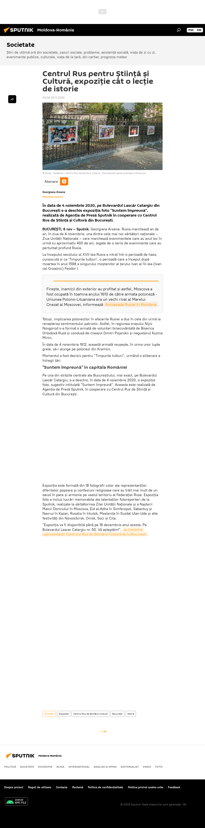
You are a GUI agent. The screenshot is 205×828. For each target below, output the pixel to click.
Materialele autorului (52, 196)
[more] (12, 99)
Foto (159, 766)
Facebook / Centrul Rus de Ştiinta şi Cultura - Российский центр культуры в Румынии (99, 173)
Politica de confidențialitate (105, 787)
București (117, 713)
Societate (49, 713)
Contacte (61, 787)
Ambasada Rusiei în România (131, 304)
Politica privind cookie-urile (145, 787)
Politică (10, 766)
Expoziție (63, 713)
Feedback (174, 787)
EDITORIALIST (130, 766)
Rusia (60, 766)
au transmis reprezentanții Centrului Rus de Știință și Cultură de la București (94, 531)
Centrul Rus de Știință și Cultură (90, 713)
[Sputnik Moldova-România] (19, 33)
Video (147, 766)
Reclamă (77, 787)
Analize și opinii (105, 766)
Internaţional (79, 766)
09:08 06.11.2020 (53, 97)
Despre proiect (13, 787)
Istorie (130, 713)
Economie (45, 766)
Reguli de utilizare (39, 787)
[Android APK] (16, 801)
